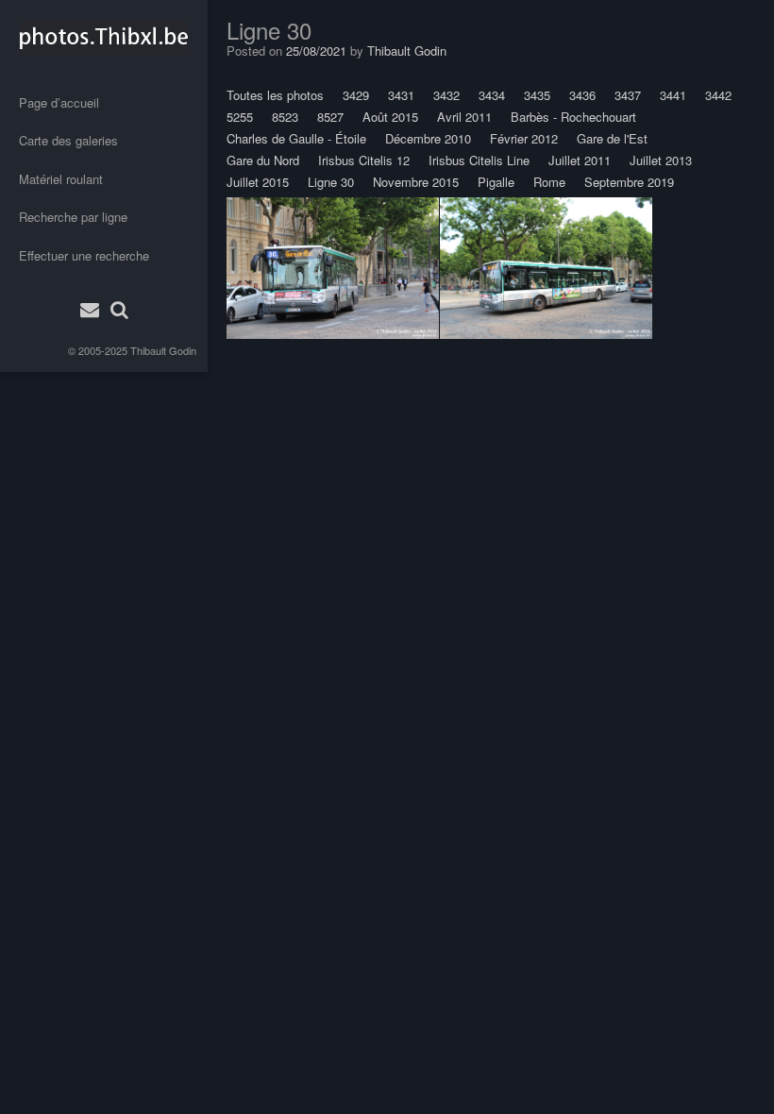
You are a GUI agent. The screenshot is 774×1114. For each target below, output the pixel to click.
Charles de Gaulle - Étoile (296, 138)
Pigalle (496, 182)
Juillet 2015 (258, 182)
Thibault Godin (163, 350)
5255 (240, 117)
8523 (285, 117)
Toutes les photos (275, 95)
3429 (356, 95)
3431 (401, 95)
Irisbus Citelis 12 (364, 160)
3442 (718, 95)
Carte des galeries (68, 140)
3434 (492, 95)
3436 (582, 95)
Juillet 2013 (661, 160)
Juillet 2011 (579, 160)
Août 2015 (390, 117)
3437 (627, 95)
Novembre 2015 (416, 182)
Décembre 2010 (428, 138)
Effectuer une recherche (84, 255)
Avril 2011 (464, 117)
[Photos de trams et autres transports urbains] (104, 37)
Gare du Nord (263, 160)
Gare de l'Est (612, 138)
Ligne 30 (331, 182)
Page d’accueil (59, 102)
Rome (549, 182)
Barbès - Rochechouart (573, 117)
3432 (446, 95)
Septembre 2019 (629, 182)
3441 (673, 95)
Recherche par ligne (73, 217)
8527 (330, 117)
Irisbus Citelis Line (479, 160)
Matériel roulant (61, 179)
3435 (537, 95)
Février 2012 (524, 138)
